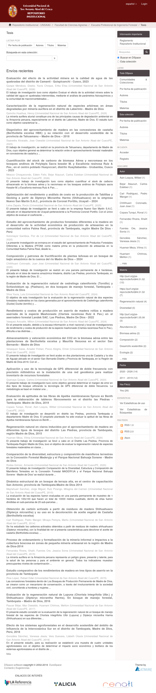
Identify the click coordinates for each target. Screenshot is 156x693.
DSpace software (13, 665)
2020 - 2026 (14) (129, 371)
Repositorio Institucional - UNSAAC (31, 25)
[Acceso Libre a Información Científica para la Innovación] (65, 684)
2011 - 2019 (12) (129, 378)
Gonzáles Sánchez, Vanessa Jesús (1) (133, 239)
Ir (54, 58)
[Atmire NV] (143, 668)
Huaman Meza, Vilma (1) (133, 247)
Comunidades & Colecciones (133, 81)
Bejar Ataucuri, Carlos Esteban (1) (133, 185)
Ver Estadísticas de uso (132, 403)
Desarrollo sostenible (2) (133, 346)
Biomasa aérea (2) (130, 333)
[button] (131, 4)
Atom (127, 438)
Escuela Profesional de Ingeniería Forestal (114, 25)
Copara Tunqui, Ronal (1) (133, 212)
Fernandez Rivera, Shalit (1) (133, 220)
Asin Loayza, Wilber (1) (132, 177)
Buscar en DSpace (130, 57)
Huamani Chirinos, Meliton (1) (133, 255)
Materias (62, 45)
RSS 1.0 (129, 425)
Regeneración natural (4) (133, 301)
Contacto (9, 668)
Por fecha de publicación (20, 45)
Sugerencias (22, 668)
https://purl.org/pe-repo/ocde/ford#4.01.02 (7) (132, 292)
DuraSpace (55, 665)
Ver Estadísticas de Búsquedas (133, 411)
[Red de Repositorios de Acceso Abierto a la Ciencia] (18, 682)
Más (8, 654)
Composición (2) (129, 339)
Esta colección (128, 61)
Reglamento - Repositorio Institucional (133, 42)
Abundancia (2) (128, 327)
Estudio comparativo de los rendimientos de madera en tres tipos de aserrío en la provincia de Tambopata (59, 572)
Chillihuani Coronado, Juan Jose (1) (133, 204)
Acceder (124, 152)
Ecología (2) (126, 352)
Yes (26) (124, 390)
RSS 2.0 (129, 431)
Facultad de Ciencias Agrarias (71, 25)
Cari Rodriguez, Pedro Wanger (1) (133, 195)
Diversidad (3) (127, 308)
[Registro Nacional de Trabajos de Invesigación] (118, 684)
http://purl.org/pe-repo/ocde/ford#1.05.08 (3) (132, 317)
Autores (39, 45)
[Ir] (147, 52)
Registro (124, 158)
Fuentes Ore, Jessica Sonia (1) (133, 230)
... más (123, 263)
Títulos (50, 45)
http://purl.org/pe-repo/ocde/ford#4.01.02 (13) (132, 279)
